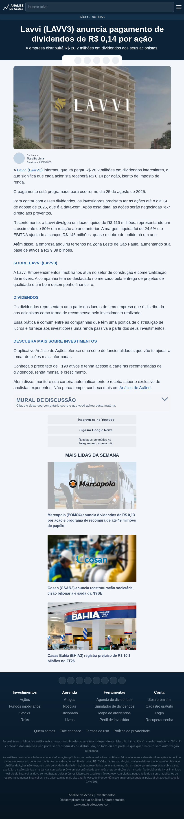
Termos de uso (97, 731)
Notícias (98, 17)
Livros (69, 720)
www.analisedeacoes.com (92, 804)
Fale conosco (70, 731)
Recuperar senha (159, 720)
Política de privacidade (132, 731)
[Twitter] (79, 680)
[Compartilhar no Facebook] (96, 61)
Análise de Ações (134, 387)
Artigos (69, 700)
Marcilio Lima (35, 158)
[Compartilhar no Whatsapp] (78, 61)
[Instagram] (62, 680)
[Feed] (113, 680)
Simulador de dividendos (114, 706)
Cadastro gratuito (159, 706)
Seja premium (159, 700)
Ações (25, 700)
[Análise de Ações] (13, 6)
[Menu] (178, 7)
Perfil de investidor (114, 720)
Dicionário (69, 713)
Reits (25, 720)
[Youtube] (96, 680)
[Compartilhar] (68, 61)
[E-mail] (122, 680)
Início (84, 17)
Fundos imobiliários (24, 706)
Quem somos (44, 731)
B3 (94, 761)
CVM (101, 761)
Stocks (24, 713)
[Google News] (105, 680)
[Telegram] (88, 680)
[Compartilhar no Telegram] (87, 61)
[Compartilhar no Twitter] (106, 61)
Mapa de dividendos (114, 713)
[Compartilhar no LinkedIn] (115, 61)
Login (159, 713)
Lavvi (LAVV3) (30, 170)
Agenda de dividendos (114, 700)
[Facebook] (70, 680)
